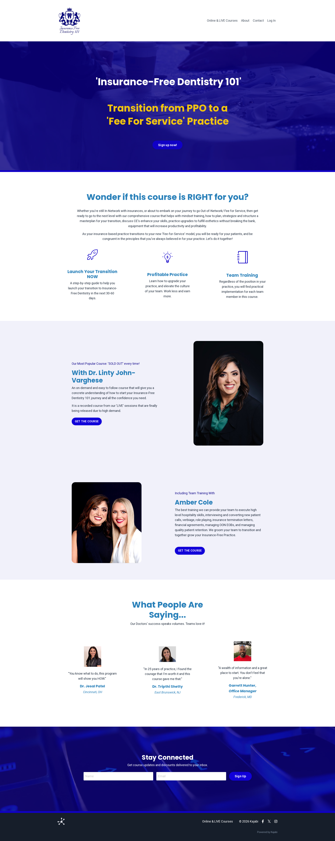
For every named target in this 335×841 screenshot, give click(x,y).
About (245, 20)
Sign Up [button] (240, 776)
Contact (258, 20)
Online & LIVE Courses (222, 20)
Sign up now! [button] (167, 145)
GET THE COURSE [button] (87, 421)
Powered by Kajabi (267, 832)
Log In (271, 20)
